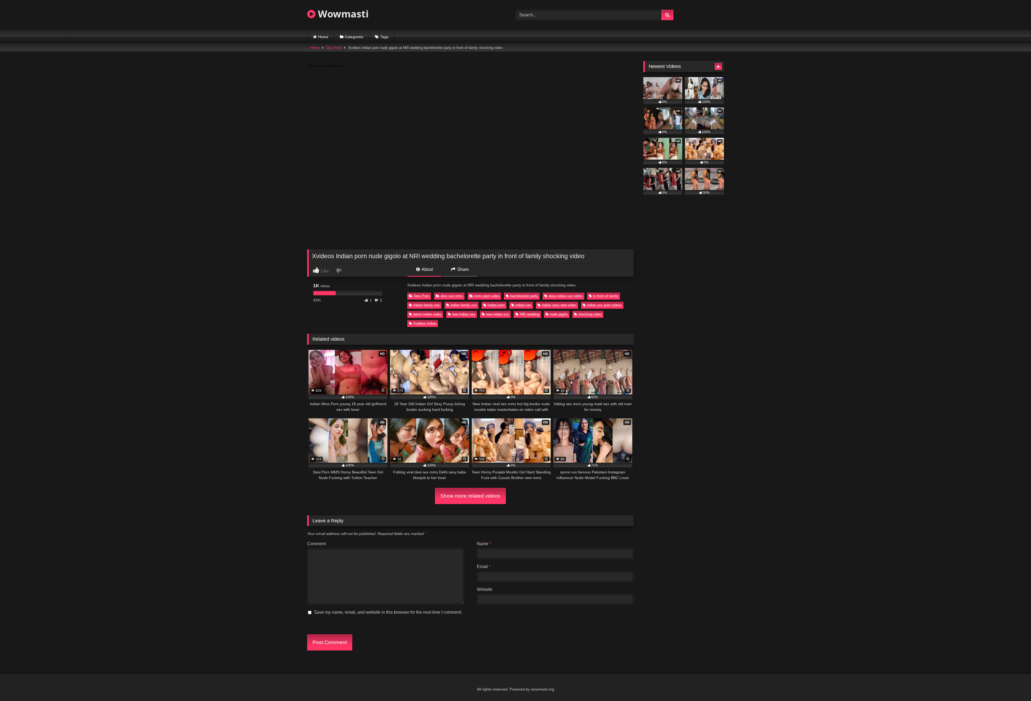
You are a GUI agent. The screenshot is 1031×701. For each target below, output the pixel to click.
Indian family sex (426, 305)
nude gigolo (559, 314)
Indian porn (496, 305)
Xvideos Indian (424, 323)
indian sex (523, 305)
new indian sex (463, 314)
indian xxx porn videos (604, 305)
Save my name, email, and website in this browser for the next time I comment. (388, 612)
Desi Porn (334, 48)
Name (484, 543)
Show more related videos (470, 496)
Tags (384, 37)
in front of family (605, 296)
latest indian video (427, 314)
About (427, 269)
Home (323, 37)
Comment (316, 543)
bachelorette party (524, 296)
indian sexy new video (559, 305)
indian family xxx (464, 305)
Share (462, 269)
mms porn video (486, 296)
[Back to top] (1014, 685)
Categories (354, 37)
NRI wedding (529, 314)
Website (484, 589)
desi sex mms (452, 296)
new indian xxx (497, 314)
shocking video (590, 314)
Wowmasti (342, 13)
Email (484, 566)
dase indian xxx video (565, 296)
